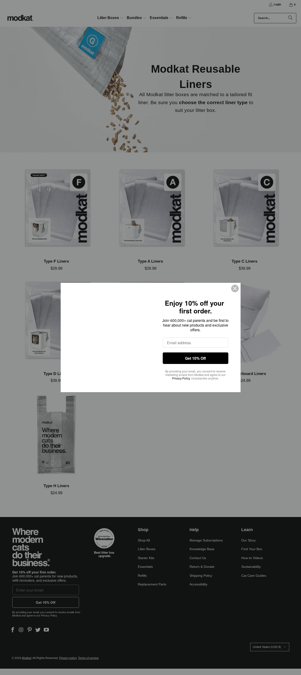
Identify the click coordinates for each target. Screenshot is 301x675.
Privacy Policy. (181, 378)
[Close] (235, 288)
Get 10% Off (195, 358)
